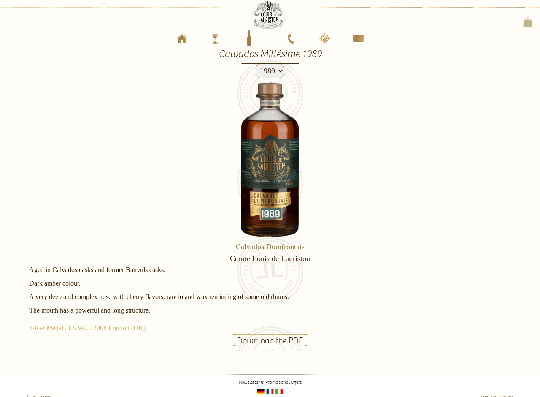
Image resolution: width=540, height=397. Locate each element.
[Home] (181, 39)
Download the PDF (270, 341)
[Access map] (325, 39)
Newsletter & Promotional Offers (270, 382)
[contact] (358, 40)
